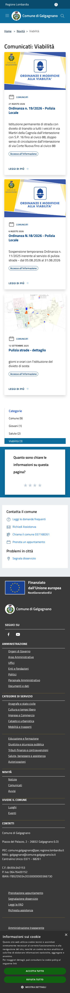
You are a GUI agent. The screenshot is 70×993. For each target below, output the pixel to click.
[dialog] (35, 962)
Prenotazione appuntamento (25, 893)
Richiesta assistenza (20, 910)
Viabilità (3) (15, 441)
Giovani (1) (15, 426)
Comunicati (22, 97)
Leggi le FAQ (15, 904)
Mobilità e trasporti (20, 727)
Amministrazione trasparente (26, 928)
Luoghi (12, 807)
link (15, 963)
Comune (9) (16, 418)
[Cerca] (62, 16)
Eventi (12, 813)
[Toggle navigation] (7, 15)
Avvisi (12, 791)
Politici (12, 674)
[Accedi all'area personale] (56, 4)
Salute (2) (14, 433)
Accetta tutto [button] (35, 971)
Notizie (12, 779)
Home (7, 31)
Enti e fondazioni (18, 668)
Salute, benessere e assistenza (27, 756)
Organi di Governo (19, 651)
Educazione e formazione (23, 738)
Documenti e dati (18, 686)
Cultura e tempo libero (22, 709)
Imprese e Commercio (21, 715)
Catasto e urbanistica (21, 721)
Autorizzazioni (17, 761)
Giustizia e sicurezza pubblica (26, 744)
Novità (21, 31)
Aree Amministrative (21, 657)
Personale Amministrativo (24, 680)
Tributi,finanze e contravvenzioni (28, 750)
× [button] (66, 935)
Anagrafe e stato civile (22, 703)
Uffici (11, 663)
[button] (35, 987)
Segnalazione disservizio (23, 898)
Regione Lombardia (17, 4)
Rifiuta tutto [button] (34, 979)
